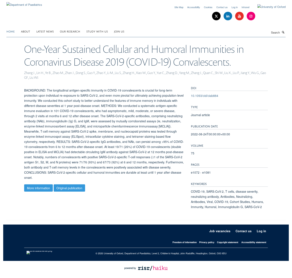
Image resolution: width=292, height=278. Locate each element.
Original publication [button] (69, 188)
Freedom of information (185, 242)
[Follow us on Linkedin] (228, 16)
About (25, 31)
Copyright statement (227, 242)
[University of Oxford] (268, 6)
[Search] (283, 32)
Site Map (178, 7)
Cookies (208, 7)
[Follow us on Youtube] (240, 16)
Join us (119, 31)
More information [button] (38, 188)
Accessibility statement (253, 242)
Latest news (45, 31)
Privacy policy (206, 242)
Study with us (97, 31)
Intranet (245, 7)
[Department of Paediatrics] (24, 3)
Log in (235, 7)
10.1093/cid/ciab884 (204, 95)
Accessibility (193, 7)
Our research (70, 31)
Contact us (222, 7)
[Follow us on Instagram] (251, 16)
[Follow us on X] (216, 16)
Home (10, 31)
